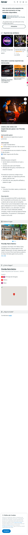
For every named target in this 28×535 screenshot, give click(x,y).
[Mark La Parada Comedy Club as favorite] (11, 36)
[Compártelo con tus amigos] (25, 99)
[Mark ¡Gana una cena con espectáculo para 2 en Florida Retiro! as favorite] (25, 103)
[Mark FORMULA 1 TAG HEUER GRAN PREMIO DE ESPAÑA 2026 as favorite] (11, 66)
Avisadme (14, 26)
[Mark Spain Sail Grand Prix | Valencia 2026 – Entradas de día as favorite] (24, 66)
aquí (10, 315)
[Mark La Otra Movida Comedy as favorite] (24, 36)
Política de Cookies (18, 522)
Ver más (3, 255)
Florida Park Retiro (8, 269)
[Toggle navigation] (26, 2)
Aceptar (6, 531)
